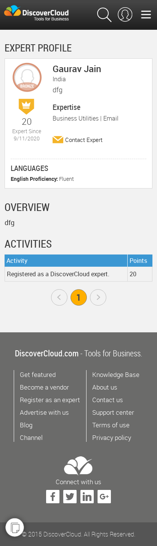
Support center (113, 412)
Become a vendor (44, 387)
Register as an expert (50, 399)
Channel (31, 437)
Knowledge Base (115, 374)
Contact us (107, 399)
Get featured (38, 374)
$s (42, 13)
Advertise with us (44, 412)
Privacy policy (111, 437)
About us (104, 387)
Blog (26, 424)
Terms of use (111, 424)
